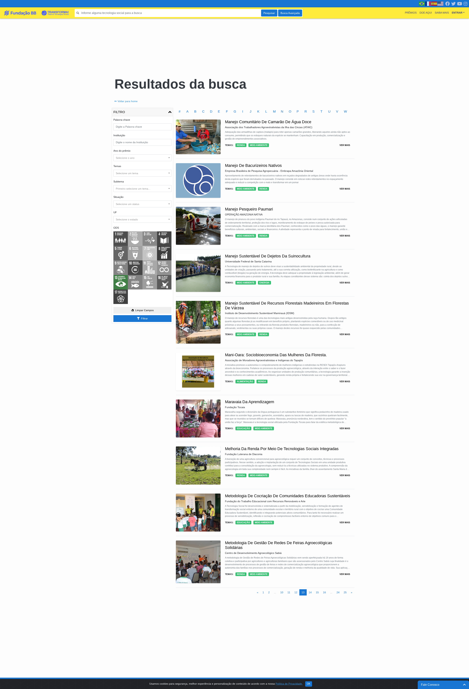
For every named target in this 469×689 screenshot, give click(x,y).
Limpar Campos (144, 310)
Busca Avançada (290, 13)
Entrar (457, 12)
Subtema (118, 181)
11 (288, 592)
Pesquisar (269, 13)
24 (338, 592)
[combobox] (142, 157)
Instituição (119, 135)
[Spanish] (434, 3)
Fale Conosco (430, 684)
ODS (116, 227)
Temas (117, 166)
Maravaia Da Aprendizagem (249, 402)
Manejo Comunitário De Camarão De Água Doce (268, 122)
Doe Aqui (426, 12)
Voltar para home (128, 101)
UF (115, 212)
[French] (428, 3)
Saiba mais (442, 12)
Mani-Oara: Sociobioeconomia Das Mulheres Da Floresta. (276, 355)
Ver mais (344, 145)
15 (317, 592)
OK (308, 684)
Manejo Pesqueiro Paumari (249, 209)
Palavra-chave (121, 119)
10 (281, 592)
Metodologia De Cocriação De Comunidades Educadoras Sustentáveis (287, 496)
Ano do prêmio (121, 150)
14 (310, 592)
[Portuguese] (422, 3)
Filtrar (144, 318)
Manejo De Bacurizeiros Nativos (253, 165)
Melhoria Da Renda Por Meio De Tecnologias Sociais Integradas (282, 448)
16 (324, 592)
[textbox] (142, 157)
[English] (440, 3)
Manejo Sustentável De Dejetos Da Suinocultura (267, 256)
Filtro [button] (119, 112)
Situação (118, 196)
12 (295, 592)
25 (345, 592)
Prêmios (411, 12)
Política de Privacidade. (289, 683)
